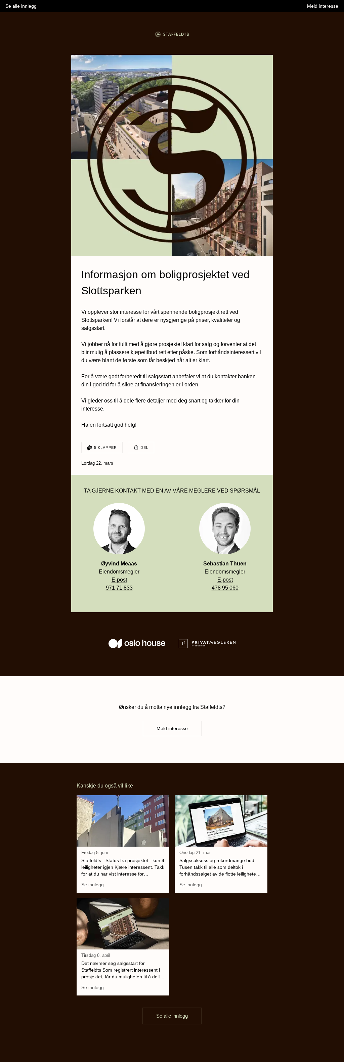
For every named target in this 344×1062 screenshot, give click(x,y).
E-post (119, 580)
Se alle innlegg (172, 1016)
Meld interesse (172, 728)
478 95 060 (225, 588)
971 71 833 (119, 588)
